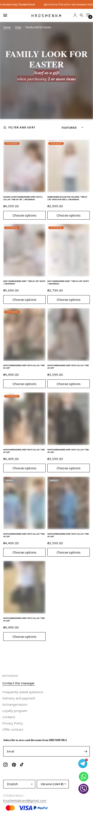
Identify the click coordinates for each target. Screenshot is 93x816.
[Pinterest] (14, 764)
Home (7, 27)
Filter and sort (21, 127)
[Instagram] (6, 764)
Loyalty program (14, 710)
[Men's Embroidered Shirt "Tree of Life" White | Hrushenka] (24, 250)
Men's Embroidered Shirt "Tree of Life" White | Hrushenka (24, 282)
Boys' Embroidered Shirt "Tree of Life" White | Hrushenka (68, 282)
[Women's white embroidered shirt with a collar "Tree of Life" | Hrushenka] (24, 166)
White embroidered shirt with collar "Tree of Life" (24, 366)
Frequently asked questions (22, 692)
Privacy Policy (12, 723)
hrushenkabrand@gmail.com (24, 800)
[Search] (81, 15)
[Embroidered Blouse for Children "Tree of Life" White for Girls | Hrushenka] (68, 166)
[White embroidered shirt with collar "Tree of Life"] (24, 334)
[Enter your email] (85, 751)
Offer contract (12, 729)
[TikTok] (23, 764)
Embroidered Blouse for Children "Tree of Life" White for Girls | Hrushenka (67, 198)
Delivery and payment (18, 698)
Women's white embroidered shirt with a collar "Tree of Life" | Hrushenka (23, 198)
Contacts (8, 717)
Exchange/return (14, 704)
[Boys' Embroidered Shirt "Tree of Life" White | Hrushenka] (68, 250)
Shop (18, 27)
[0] (87, 15)
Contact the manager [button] (18, 683)
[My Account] (75, 15)
